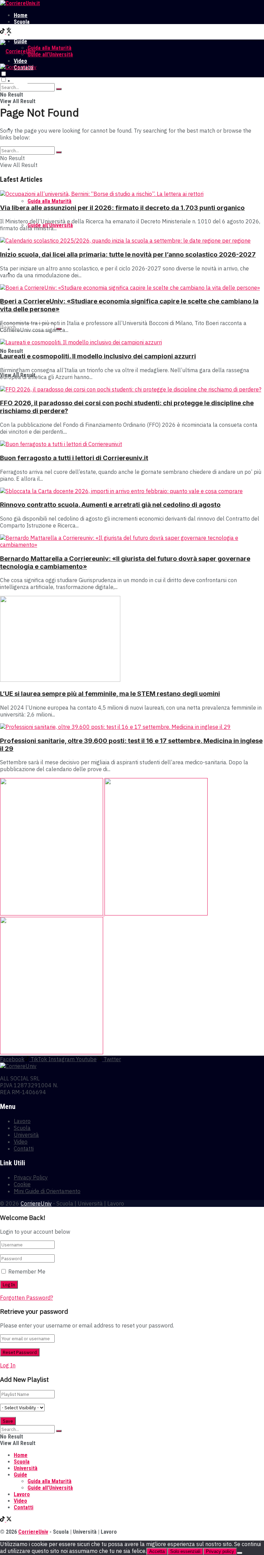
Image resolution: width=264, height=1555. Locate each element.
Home (21, 15)
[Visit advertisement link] (52, 913)
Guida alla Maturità (50, 48)
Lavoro (22, 35)
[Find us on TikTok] (3, 32)
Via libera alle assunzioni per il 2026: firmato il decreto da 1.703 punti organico (122, 208)
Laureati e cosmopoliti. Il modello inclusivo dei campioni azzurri (98, 356)
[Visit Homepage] (20, 3)
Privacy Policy (31, 1177)
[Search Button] (59, 89)
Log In (7, 1365)
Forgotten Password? (26, 1297)
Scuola (22, 22)
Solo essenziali (185, 1551)
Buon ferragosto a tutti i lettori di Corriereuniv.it (74, 458)
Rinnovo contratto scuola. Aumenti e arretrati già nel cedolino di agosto (110, 505)
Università (25, 28)
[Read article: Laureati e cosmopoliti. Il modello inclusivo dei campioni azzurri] (132, 342)
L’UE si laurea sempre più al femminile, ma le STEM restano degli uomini (110, 694)
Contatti (24, 1148)
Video (20, 249)
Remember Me (26, 1271)
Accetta (157, 1551)
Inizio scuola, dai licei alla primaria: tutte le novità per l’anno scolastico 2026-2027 (128, 254)
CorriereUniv (36, 1203)
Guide (20, 1474)
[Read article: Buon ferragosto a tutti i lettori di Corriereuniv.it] (132, 444)
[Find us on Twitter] (9, 32)
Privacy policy (220, 1551)
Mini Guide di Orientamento (47, 1191)
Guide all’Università (50, 54)
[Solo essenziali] (239, 1553)
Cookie (22, 1184)
